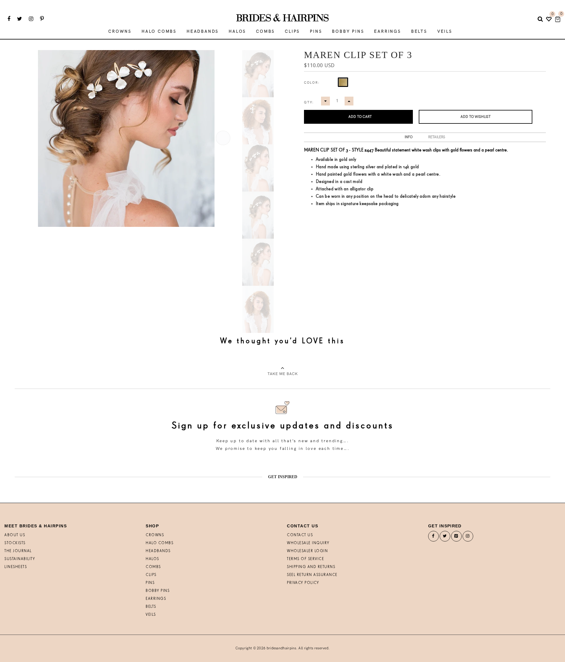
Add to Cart (360, 117)
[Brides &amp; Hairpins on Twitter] (445, 537)
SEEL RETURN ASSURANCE (312, 575)
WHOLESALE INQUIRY (308, 543)
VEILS (151, 615)
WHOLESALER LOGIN (307, 551)
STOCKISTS (15, 543)
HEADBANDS (158, 551)
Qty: (309, 102)
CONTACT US (300, 535)
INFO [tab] (409, 137)
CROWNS (155, 535)
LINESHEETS (15, 567)
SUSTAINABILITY (19, 559)
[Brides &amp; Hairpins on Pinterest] (456, 537)
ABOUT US (14, 535)
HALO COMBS (159, 543)
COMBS (153, 567)
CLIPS (151, 575)
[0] (558, 19)
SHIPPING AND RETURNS (311, 567)
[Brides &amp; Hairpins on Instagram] (468, 537)
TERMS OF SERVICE (305, 559)
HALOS (152, 559)
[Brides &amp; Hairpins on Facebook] (433, 537)
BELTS (151, 607)
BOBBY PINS (158, 591)
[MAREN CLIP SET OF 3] (258, 73)
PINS (150, 583)
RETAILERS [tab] (436, 137)
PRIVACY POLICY (303, 583)
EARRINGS (156, 599)
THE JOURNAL (18, 551)
